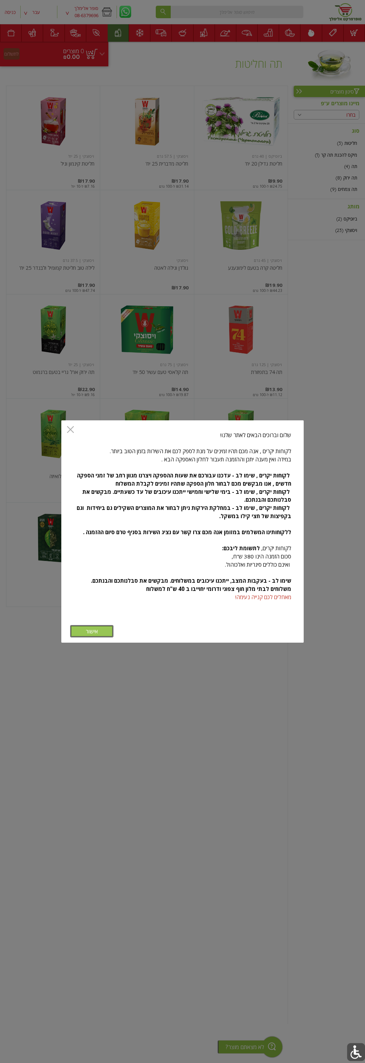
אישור (92, 631)
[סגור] (70, 430)
